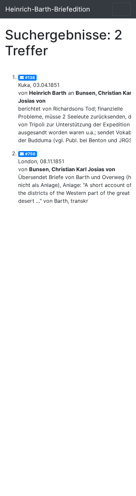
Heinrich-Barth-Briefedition (47, 9)
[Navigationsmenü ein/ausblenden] (121, 9)
